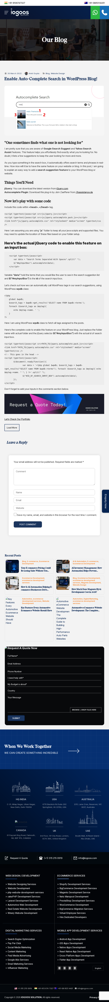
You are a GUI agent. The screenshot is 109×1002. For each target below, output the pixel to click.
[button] (104, 12)
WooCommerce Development (74, 904)
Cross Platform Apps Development (76, 955)
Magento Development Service (74, 892)
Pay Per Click (14, 943)
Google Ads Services (18, 959)
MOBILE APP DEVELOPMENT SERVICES (79, 930)
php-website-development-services (26, 892)
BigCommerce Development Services (78, 888)
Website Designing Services (22, 884)
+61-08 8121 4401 (65, 988)
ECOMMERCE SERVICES (71, 875)
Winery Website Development (22, 913)
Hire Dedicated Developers (73, 917)
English (98, 968)
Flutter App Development (71, 959)
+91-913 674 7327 (46, 988)
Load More (12, 427)
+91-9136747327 (16, 3)
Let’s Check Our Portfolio (17, 419)
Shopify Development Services (74, 884)
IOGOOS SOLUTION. (31, 997)
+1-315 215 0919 (25, 988)
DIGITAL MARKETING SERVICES (24, 930)
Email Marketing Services (20, 964)
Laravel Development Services (23, 900)
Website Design (58, 73)
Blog (48, 73)
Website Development (19, 888)
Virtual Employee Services (72, 913)
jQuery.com (62, 188)
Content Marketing (17, 951)
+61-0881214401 (96, 3)
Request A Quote (19, 858)
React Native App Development (75, 951)
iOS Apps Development (71, 943)
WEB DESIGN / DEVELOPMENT (23, 875)
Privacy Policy (97, 997)
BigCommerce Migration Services (76, 909)
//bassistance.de (84, 192)
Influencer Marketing (18, 968)
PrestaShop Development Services (77, 900)
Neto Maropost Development (73, 896)
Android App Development (72, 939)
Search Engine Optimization (21, 939)
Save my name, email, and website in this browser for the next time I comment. (57, 515)
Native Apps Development (72, 947)
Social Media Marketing (19, 947)
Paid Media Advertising (19, 955)
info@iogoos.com (87, 858)
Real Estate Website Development (25, 909)
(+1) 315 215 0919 (53, 858)
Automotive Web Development (23, 904)
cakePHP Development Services (24, 896)
